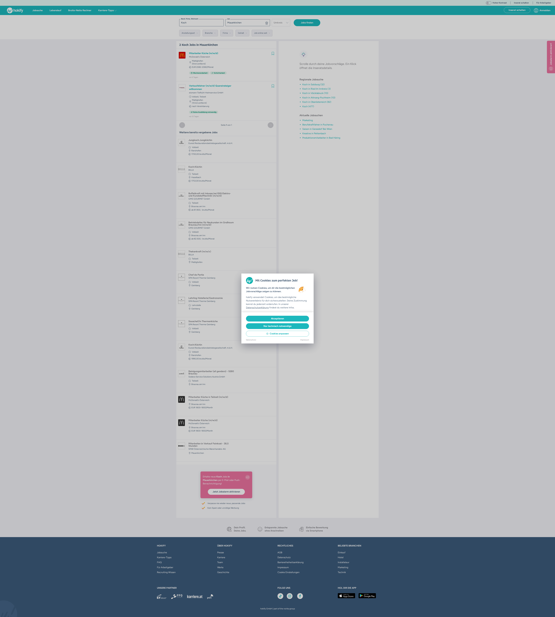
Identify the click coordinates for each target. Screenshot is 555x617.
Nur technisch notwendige (277, 326)
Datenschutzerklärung (257, 307)
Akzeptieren (277, 318)
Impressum (304, 340)
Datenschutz (251, 340)
